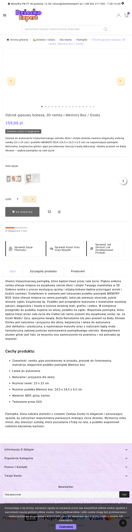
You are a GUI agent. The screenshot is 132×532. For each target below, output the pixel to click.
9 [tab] (69, 106)
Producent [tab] (78, 271)
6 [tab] (59, 106)
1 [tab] (42, 106)
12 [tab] (79, 106)
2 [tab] (45, 106)
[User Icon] (119, 15)
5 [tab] (55, 106)
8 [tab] (66, 106)
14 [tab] (86, 106)
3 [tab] (49, 106)
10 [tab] (73, 106)
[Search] (105, 29)
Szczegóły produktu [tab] (43, 271)
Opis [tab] (13, 271)
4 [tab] (52, 106)
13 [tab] (83, 106)
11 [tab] (76, 106)
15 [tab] (90, 106)
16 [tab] (93, 106)
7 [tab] (62, 106)
